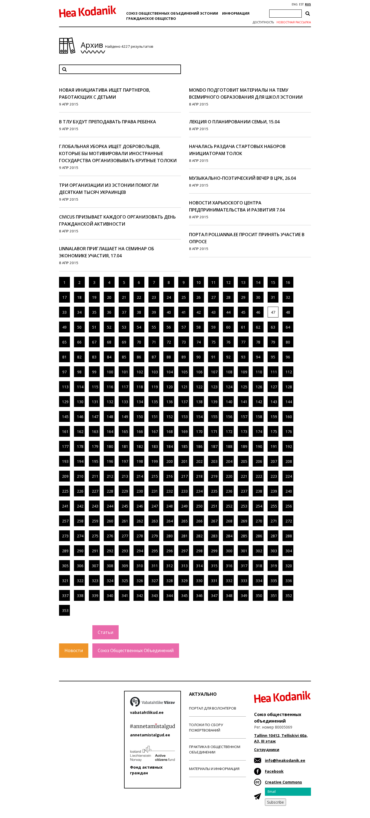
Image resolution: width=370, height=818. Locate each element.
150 (140, 416)
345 (184, 595)
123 (214, 386)
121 (184, 386)
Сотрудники (266, 749)
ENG (295, 4)
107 (214, 371)
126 (259, 386)
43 (213, 312)
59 (213, 327)
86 (139, 357)
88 (169, 357)
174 (259, 431)
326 (140, 580)
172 (229, 431)
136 (169, 401)
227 (95, 491)
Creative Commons (283, 782)
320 (288, 565)
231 (154, 491)
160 (288, 416)
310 (140, 565)
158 (259, 416)
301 (244, 550)
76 (228, 342)
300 (229, 550)
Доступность (263, 22)
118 (140, 386)
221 (244, 476)
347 (214, 595)
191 (274, 446)
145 (65, 416)
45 (243, 312)
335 (274, 580)
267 (214, 521)
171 (214, 431)
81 (64, 357)
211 (95, 476)
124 (229, 386)
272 (288, 521)
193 (65, 461)
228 (110, 491)
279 (154, 535)
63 (273, 327)
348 (229, 595)
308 (110, 565)
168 (169, 431)
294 (140, 550)
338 (80, 595)
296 (169, 550)
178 (80, 446)
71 (154, 342)
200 (169, 461)
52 (109, 327)
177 (65, 446)
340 (110, 595)
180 (110, 446)
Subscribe (275, 802)
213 (125, 476)
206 (259, 461)
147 (95, 416)
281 (184, 535)
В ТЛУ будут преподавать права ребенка (107, 122)
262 (140, 521)
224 (288, 476)
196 (110, 461)
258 (80, 521)
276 (110, 535)
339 (95, 595)
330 (199, 580)
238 (259, 491)
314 (199, 565)
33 (64, 312)
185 (184, 446)
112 (288, 371)
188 (229, 446)
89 (183, 357)
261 (125, 521)
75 (213, 342)
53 (124, 327)
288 (288, 535)
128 (288, 386)
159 (274, 416)
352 (288, 595)
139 (214, 401)
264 (169, 521)
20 (109, 297)
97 (64, 371)
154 (199, 416)
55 (154, 327)
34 (79, 312)
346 (199, 595)
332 (229, 580)
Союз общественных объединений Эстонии (172, 13)
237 (244, 491)
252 (229, 506)
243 (95, 506)
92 (228, 357)
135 (154, 401)
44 (228, 312)
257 (65, 521)
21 (124, 297)
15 (273, 282)
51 (94, 327)
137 (184, 401)
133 (125, 401)
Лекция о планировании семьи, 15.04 (234, 122)
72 (169, 342)
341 (125, 595)
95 (273, 357)
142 (259, 401)
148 (110, 416)
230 (140, 491)
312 (169, 565)
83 (94, 357)
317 (244, 565)
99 (94, 371)
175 (274, 431)
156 (229, 416)
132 (110, 401)
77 (243, 342)
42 (198, 312)
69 (124, 342)
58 (198, 327)
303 (274, 550)
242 (80, 506)
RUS (308, 4)
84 (109, 357)
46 (258, 312)
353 (65, 610)
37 (124, 312)
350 (259, 595)
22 (139, 297)
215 (154, 476)
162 (80, 431)
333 (244, 580)
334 (259, 580)
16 (288, 282)
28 (228, 297)
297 (184, 550)
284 (229, 535)
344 (169, 595)
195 (95, 461)
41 (183, 312)
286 (259, 535)
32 (288, 297)
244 (110, 506)
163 (95, 431)
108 (229, 371)
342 (140, 595)
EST (301, 4)
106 (199, 371)
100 (110, 371)
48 (288, 312)
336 (288, 580)
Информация (235, 13)
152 (169, 416)
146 (80, 416)
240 (288, 491)
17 (64, 297)
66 (79, 342)
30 (258, 297)
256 (288, 506)
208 (288, 461)
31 (273, 297)
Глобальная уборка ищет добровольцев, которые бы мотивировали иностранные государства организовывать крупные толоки (118, 153)
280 (169, 535)
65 (64, 342)
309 (125, 565)
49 (64, 327)
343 (154, 595)
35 (94, 312)
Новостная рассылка (294, 22)
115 (95, 386)
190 (259, 446)
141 (244, 401)
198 (140, 461)
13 (243, 282)
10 (198, 282)
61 (243, 327)
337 (65, 595)
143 (274, 401)
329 (184, 580)
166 (140, 431)
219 (214, 476)
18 (79, 297)
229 (125, 491)
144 (288, 401)
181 (125, 446)
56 (169, 327)
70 (139, 342)
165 (125, 431)
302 (259, 550)
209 (65, 476)
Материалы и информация (214, 768)
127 (274, 386)
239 (274, 491)
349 (244, 595)
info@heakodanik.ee (285, 760)
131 (95, 401)
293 (125, 550)
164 (110, 431)
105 (184, 371)
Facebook (274, 771)
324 (110, 580)
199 (154, 461)
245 (125, 506)
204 (229, 461)
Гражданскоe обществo (151, 18)
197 (125, 461)
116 (110, 386)
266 (199, 521)
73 (183, 342)
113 (65, 386)
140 (229, 401)
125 (244, 386)
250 (199, 506)
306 (80, 565)
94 (258, 357)
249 (184, 506)
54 (139, 327)
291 (95, 550)
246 (140, 506)
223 (274, 476)
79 (273, 342)
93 (243, 357)
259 (95, 521)
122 (199, 386)
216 (169, 476)
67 (94, 342)
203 (214, 461)
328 (169, 580)
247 (154, 506)
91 (213, 357)
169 (184, 431)
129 (65, 401)
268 (229, 521)
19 (94, 297)
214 (140, 476)
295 (154, 550)
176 (288, 431)
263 (154, 521)
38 (139, 312)
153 (184, 416)
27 (213, 297)
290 (80, 550)
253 (244, 506)
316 (229, 565)
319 (274, 565)
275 (95, 535)
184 (169, 446)
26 (198, 297)
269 (244, 521)
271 (274, 521)
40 (169, 312)
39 (154, 312)
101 (125, 371)
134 (140, 401)
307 (95, 565)
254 (259, 506)
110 (259, 371)
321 (65, 580)
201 (184, 461)
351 (274, 595)
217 (184, 476)
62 (258, 327)
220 (229, 476)
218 (199, 476)
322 (80, 580)
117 (125, 386)
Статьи (105, 632)
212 (110, 476)
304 (288, 550)
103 (154, 371)
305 (65, 565)
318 (259, 565)
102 (140, 371)
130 (80, 401)
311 (154, 565)
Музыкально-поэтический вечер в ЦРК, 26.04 (242, 178)
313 (184, 565)
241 (65, 506)
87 (154, 357)
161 (65, 431)
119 (154, 386)
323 (95, 580)
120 (169, 386)
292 (110, 550)
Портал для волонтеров (212, 708)
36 (109, 312)
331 (214, 580)
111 (274, 371)
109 (244, 371)
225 (65, 491)
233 (184, 491)
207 (274, 461)
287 (274, 535)
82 (79, 357)
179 (95, 446)
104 (169, 371)
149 (125, 416)
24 (169, 297)
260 (110, 521)
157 (244, 416)
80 (288, 342)
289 (65, 550)
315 (214, 565)
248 (169, 506)
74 (198, 342)
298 (199, 550)
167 (154, 431)
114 (80, 386)
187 (214, 446)
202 (199, 461)
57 (183, 327)
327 (154, 580)
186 (199, 446)
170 (199, 431)
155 (214, 416)
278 (140, 535)
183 (154, 446)
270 (259, 521)
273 (65, 535)
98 (79, 371)
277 (125, 535)
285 (244, 535)
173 (244, 431)
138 (199, 401)
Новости (73, 650)
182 (140, 446)
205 (244, 461)
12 (228, 282)
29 (243, 297)
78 (258, 342)
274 (80, 535)
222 (259, 476)
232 (169, 491)
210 (80, 476)
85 (124, 357)
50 (79, 327)
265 (184, 521)
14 (258, 282)
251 (214, 506)
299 (214, 550)
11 (213, 282)
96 (288, 357)
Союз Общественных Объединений (136, 650)
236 (229, 491)
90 (198, 357)
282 (199, 535)
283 (214, 535)
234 (199, 491)
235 (214, 491)
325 (125, 580)
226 (80, 491)
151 (154, 416)
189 (244, 446)
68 (109, 342)
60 (228, 327)
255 (274, 506)
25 (183, 297)
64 (288, 327)
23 (154, 297)
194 (80, 461)
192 (288, 446)
